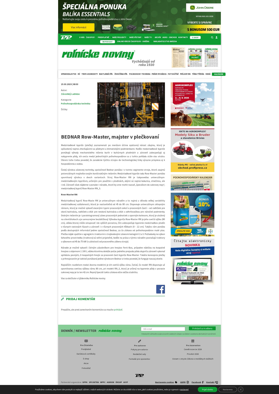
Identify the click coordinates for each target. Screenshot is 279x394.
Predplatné (86, 349)
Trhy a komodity (90, 74)
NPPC (102, 382)
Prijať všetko (207, 389)
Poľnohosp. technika (139, 74)
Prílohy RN (185, 74)
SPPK (84, 382)
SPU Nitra (94, 382)
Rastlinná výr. (106, 74)
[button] (202, 328)
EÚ (79, 74)
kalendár (218, 74)
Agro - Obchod (169, 37)
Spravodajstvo (68, 74)
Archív (158, 37)
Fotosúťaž (173, 74)
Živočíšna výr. (121, 74)
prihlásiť (118, 309)
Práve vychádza (159, 74)
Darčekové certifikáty (86, 354)
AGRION (110, 382)
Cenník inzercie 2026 (193, 349)
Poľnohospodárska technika (75, 103)
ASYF (125, 382)
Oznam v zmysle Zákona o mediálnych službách (192, 358)
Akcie (86, 363)
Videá (207, 74)
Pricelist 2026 (193, 354)
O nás (82, 37)
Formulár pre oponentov (139, 359)
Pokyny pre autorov (139, 349)
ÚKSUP (119, 382)
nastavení (184, 389)
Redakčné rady (139, 354)
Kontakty (183, 37)
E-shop (86, 358)
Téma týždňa (198, 74)
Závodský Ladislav (70, 93)
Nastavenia (228, 389)
